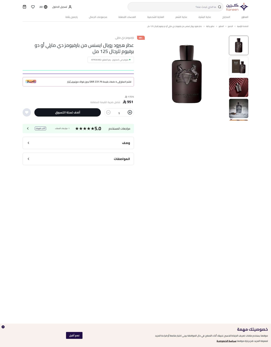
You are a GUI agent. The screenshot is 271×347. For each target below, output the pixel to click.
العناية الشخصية (155, 17)
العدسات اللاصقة (127, 17)
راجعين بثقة (71, 17)
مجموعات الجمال (98, 17)
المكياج (226, 17)
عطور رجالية (210, 26)
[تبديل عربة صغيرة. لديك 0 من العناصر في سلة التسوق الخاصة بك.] (24, 7)
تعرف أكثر (71, 82)
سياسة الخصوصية (226, 341)
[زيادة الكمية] (130, 112)
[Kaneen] (236, 6)
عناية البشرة (205, 17)
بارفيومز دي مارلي (124, 38)
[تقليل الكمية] (108, 112)
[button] (238, 45)
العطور (245, 17)
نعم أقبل (74, 335)
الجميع (230, 26)
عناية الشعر (181, 17)
